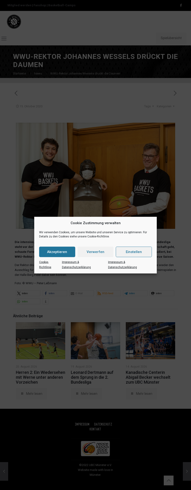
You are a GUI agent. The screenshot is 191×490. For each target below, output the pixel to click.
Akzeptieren (57, 252)
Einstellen (134, 252)
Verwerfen (95, 252)
